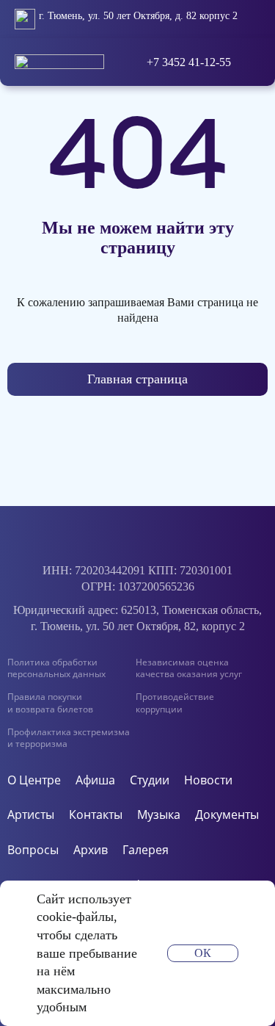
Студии (149, 780)
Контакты (95, 815)
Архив (90, 850)
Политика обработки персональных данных (56, 668)
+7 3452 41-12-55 (189, 62)
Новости (208, 780)
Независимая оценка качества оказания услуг (189, 668)
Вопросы (33, 850)
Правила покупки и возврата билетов (50, 703)
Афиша (95, 780)
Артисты (30, 815)
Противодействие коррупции (175, 703)
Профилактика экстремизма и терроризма (68, 738)
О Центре (34, 780)
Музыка (158, 815)
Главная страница (137, 379)
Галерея (145, 850)
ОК (202, 953)
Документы (227, 815)
